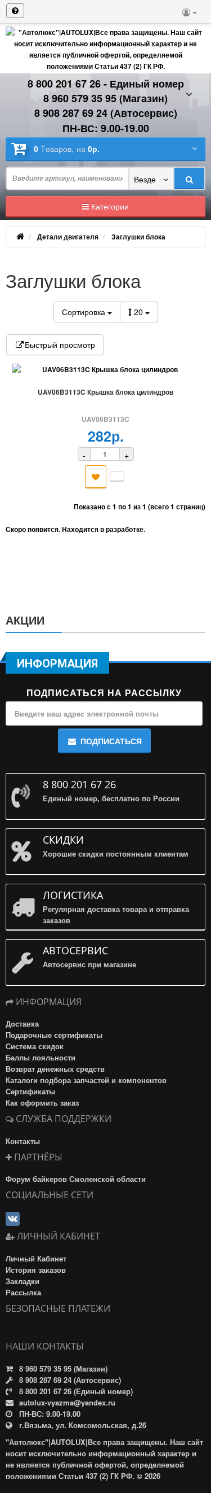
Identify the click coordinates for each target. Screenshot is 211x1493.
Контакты (23, 1141)
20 (139, 311)
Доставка (22, 1023)
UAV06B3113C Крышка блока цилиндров (105, 392)
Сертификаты (30, 1091)
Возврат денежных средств (55, 1068)
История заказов (36, 1269)
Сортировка (84, 311)
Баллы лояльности (40, 1057)
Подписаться (111, 740)
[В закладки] (95, 476)
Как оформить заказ (42, 1102)
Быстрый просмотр (60, 344)
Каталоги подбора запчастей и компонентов (86, 1080)
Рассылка (23, 1292)
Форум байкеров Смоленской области (76, 1178)
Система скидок (35, 1046)
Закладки (22, 1281)
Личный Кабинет (36, 1258)
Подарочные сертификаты (54, 1034)
